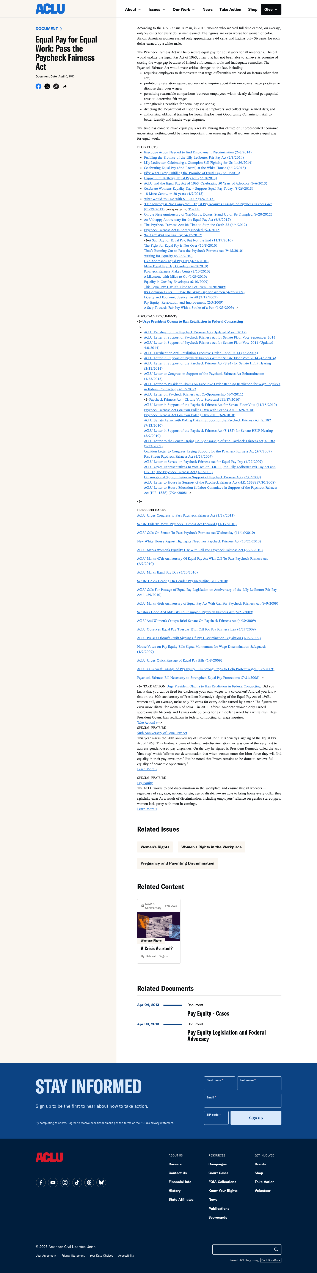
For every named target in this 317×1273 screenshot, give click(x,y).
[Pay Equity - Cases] (209, 1008)
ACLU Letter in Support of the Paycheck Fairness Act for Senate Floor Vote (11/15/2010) (210, 404)
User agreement (46, 1255)
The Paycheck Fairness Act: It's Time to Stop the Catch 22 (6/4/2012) (195, 224)
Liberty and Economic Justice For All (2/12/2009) (181, 297)
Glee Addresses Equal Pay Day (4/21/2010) (176, 261)
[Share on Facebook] (38, 87)
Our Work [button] (182, 9)
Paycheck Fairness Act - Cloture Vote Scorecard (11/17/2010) (194, 399)
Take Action (230, 9)
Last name (247, 1080)
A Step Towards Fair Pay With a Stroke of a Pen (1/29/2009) (189, 307)
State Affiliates (181, 1199)
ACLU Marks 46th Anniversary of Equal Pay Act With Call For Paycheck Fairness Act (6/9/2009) (207, 603)
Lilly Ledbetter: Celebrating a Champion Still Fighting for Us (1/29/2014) (198, 162)
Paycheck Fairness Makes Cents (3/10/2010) (177, 271)
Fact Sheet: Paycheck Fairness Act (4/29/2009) (178, 456)
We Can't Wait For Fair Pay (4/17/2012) (173, 235)
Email (210, 1097)
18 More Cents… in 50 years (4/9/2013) (174, 193)
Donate (260, 1164)
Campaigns (218, 1164)
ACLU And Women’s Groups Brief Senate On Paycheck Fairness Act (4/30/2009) (196, 620)
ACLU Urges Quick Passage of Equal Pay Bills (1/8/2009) (179, 660)
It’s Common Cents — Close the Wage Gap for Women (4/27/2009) (194, 292)
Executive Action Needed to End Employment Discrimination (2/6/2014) (198, 152)
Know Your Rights (223, 1190)
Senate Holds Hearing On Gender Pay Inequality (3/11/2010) (182, 581)
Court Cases (218, 1173)
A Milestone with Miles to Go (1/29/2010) (175, 276)
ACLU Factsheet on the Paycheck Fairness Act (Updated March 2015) (195, 332)
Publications (219, 1208)
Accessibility (126, 1255)
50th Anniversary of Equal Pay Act (162, 733)
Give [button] (269, 9)
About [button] (131, 9)
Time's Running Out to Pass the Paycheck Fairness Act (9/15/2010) (193, 250)
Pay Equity (145, 783)
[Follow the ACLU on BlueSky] (101, 1182)
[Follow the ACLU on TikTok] (77, 1182)
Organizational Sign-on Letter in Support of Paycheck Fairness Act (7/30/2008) (202, 477)
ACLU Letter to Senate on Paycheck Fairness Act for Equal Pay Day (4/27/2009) (203, 461)
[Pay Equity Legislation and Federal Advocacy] (209, 1030)
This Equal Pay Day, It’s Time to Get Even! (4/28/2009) (185, 287)
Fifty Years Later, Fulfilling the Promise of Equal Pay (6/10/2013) (192, 173)
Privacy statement (73, 1255)
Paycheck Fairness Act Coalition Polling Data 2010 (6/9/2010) (189, 415)
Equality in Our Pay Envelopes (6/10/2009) (176, 281)
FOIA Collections (222, 1182)
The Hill (194, 209)
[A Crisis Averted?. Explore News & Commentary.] (158, 931)
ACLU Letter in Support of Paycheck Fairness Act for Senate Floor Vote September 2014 (209, 337)
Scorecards (218, 1217)
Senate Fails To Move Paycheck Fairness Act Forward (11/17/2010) (187, 524)
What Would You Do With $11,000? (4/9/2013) (179, 199)
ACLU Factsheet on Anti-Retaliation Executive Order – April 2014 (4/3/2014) (201, 353)
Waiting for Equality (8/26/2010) (168, 256)
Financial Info (180, 1182)
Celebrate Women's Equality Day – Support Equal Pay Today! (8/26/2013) (198, 188)
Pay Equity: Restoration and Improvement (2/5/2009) (183, 302)
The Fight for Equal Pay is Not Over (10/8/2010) (180, 245)
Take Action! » (147, 722)
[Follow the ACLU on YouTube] (53, 1182)
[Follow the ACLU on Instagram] (65, 1182)
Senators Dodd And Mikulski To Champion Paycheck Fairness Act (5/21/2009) (195, 612)
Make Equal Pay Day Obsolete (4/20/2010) (176, 266)
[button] (56, 87)
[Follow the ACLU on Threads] (89, 1182)
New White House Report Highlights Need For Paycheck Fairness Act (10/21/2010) (199, 541)
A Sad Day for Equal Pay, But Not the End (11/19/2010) (190, 240)
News (207, 9)
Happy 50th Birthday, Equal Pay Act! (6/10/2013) (180, 178)
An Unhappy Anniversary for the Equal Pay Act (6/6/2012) (187, 219)
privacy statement (162, 1123)
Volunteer (263, 1190)
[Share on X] (47, 87)
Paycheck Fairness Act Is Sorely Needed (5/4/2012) (182, 230)
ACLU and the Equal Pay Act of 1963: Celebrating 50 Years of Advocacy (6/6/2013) (205, 183)
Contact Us (178, 1173)
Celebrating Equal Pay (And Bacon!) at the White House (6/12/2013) (195, 167)
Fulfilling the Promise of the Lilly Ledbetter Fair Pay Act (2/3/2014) (194, 157)
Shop (252, 9)
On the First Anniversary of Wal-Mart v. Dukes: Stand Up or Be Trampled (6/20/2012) (208, 214)
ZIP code (212, 1114)
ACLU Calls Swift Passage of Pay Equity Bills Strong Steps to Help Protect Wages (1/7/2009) (206, 669)
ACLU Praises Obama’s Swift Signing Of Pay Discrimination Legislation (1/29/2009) (199, 638)
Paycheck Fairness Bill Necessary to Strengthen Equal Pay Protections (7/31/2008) (198, 677)
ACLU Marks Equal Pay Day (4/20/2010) (167, 572)
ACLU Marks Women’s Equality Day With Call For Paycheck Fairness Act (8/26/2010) (200, 550)
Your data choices (101, 1255)
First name (214, 1080)
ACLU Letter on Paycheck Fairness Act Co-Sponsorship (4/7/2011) (193, 394)
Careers (175, 1164)
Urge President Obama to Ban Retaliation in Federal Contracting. (213, 686)
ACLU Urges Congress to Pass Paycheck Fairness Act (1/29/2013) (186, 515)
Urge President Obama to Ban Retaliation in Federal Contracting (192, 321)
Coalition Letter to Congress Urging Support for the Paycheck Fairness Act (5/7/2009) (208, 451)
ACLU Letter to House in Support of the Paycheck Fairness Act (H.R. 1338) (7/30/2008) (210, 482)
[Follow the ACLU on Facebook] (41, 1182)
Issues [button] (155, 9)
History (174, 1190)
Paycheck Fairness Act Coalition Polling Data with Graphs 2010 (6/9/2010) (199, 410)
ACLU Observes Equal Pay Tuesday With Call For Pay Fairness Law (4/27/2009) (196, 629)
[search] (276, 1249)
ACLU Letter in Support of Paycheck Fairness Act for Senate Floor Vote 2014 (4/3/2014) (210, 358)
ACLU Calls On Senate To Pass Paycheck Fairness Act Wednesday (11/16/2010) (196, 532)
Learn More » (147, 769)
